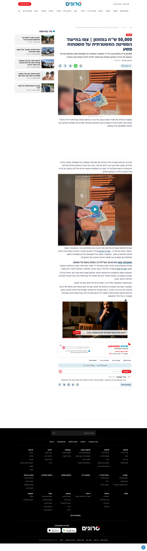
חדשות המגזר (124, 11)
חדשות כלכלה (104, 485)
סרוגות (108, 11)
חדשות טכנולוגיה (28, 500)
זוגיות (126, 456)
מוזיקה (31, 459)
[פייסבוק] (60, 384)
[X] (70, 66)
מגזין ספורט (124, 481)
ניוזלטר (51, 442)
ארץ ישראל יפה (104, 500)
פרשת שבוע (48, 459)
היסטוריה (106, 496)
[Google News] (77, 384)
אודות (61, 540)
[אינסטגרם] (68, 384)
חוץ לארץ (106, 506)
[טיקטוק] (73, 384)
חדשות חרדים (27, 11)
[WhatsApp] (76, 66)
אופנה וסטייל (124, 463)
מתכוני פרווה (48, 503)
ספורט (59, 11)
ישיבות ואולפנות (29, 485)
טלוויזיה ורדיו (91, 11)
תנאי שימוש (80, 540)
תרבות (100, 11)
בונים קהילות (105, 478)
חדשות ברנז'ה (86, 459)
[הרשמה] (63, 347)
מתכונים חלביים (47, 500)
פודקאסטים (61, 442)
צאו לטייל (106, 503)
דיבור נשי (125, 459)
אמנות (31, 466)
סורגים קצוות (67, 456)
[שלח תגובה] (60, 371)
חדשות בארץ (105, 453)
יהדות (36, 11)
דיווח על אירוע (24, 4)
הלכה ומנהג (48, 453)
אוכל (75, 11)
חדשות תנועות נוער (84, 453)
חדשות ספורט (123, 478)
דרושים (83, 442)
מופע (31, 470)
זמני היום (89, 540)
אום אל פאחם (104, 251)
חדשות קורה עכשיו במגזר (83, 456)
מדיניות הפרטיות (70, 540)
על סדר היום (48, 456)
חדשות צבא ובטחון (103, 463)
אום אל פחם (121, 268)
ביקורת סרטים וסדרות (26, 463)
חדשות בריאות (29, 478)
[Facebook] (65, 66)
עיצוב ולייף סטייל (66, 503)
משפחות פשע (125, 262)
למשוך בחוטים (66, 453)
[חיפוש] (19, 11)
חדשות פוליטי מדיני (103, 466)
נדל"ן (107, 481)
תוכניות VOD (73, 442)
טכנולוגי (43, 11)
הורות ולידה (124, 453)
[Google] (81, 66)
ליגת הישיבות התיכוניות (121, 485)
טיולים (51, 11)
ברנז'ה (107, 459)
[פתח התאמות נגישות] (143, 547)
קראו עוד (76, 332)
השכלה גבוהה (29, 481)
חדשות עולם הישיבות (84, 463)
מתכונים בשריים (47, 496)
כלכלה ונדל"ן (67, 11)
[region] (95, 209)
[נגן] (95, 209)
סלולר (31, 496)
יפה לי (69, 506)
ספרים (31, 456)
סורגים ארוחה (48, 510)
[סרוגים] (91, 528)
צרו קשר (96, 540)
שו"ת (50, 463)
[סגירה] (60, 345)
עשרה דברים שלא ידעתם (83, 496)
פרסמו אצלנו (104, 540)
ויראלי (83, 11)
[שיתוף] (60, 66)
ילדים (69, 510)
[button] (125, 300)
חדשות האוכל (48, 506)
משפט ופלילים (105, 456)
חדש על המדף (66, 496)
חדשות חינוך (30, 488)
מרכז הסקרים (93, 442)
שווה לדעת (67, 500)
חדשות (115, 11)
